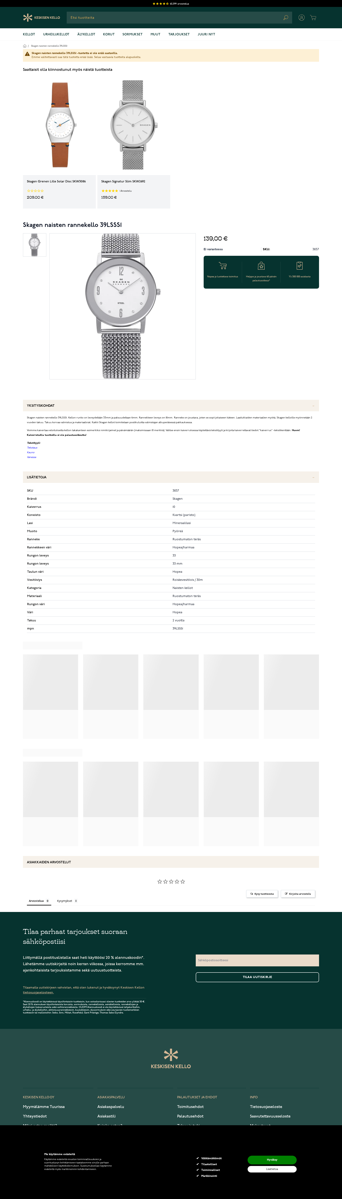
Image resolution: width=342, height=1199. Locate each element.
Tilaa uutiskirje (257, 977)
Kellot (29, 34)
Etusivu (24, 45)
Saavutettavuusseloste (270, 1116)
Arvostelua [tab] (36, 901)
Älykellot (86, 34)
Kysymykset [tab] (64, 901)
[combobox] (179, 18)
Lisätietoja (37, 477)
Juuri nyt (206, 34)
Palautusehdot (190, 1116)
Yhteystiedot (35, 1116)
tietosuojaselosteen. (38, 992)
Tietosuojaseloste (266, 1106)
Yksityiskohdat (41, 406)
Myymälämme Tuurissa (44, 1106)
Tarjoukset (179, 34)
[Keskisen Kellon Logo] (41, 17)
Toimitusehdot (190, 1106)
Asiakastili (106, 1116)
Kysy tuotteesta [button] (264, 894)
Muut (156, 34)
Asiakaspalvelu (110, 1106)
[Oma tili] (301, 17)
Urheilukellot (56, 34)
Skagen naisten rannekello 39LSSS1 (49, 46)
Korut (109, 34)
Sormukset (132, 34)
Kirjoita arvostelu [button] (300, 894)
